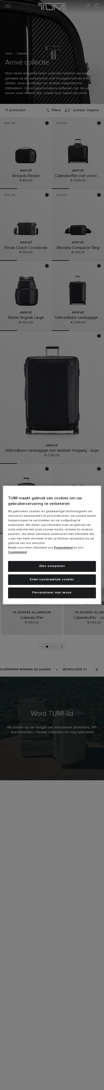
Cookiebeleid (17, 552)
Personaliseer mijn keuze (51, 592)
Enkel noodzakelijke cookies (52, 579)
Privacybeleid (63, 547)
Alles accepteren (52, 566)
